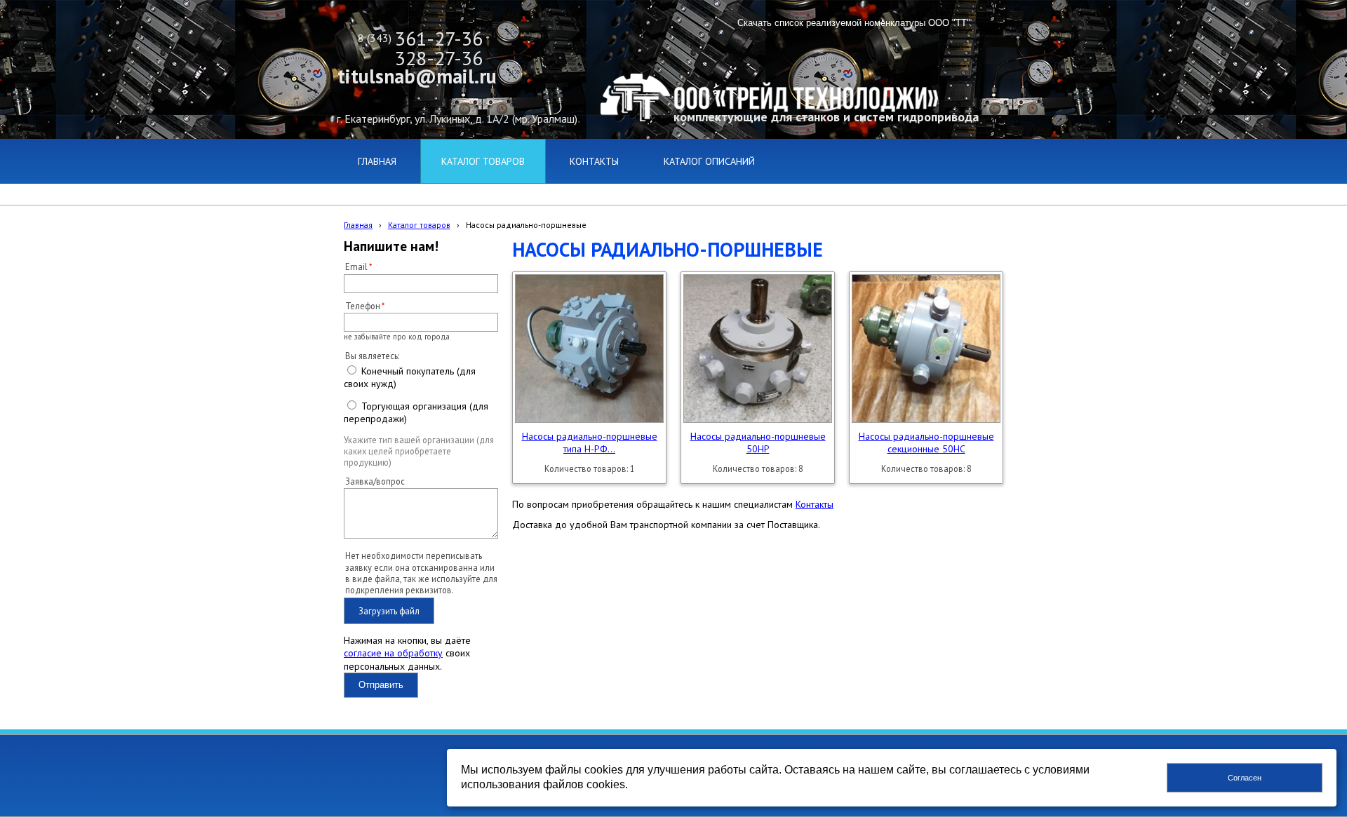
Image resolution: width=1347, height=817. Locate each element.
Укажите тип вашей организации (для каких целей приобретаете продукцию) (419, 451)
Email (356, 266)
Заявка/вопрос (375, 481)
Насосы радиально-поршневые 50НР (758, 442)
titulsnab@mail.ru (417, 76)
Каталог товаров (419, 225)
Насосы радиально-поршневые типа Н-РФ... (589, 442)
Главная (358, 225)
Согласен (1244, 778)
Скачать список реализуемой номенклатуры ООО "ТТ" (853, 23)
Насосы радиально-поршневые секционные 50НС (926, 442)
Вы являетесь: (372, 355)
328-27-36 (439, 58)
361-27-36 (439, 38)
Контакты (814, 504)
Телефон (362, 305)
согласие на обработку (393, 653)
